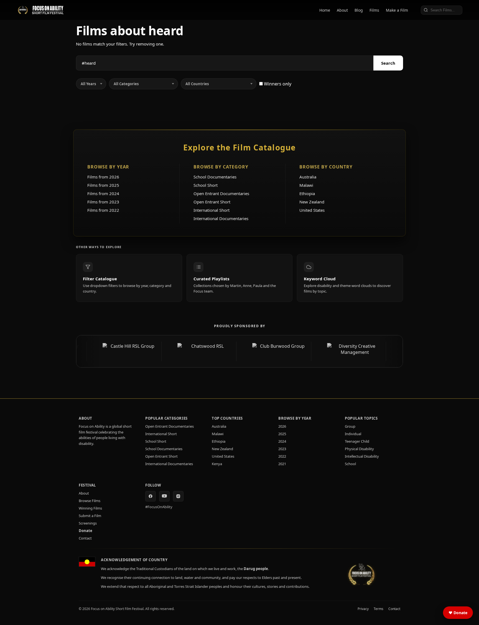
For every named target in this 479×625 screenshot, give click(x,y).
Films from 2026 (103, 177)
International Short (211, 210)
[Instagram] (178, 496)
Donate (85, 530)
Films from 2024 (103, 193)
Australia (307, 177)
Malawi (306, 185)
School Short (205, 185)
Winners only (277, 84)
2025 (282, 433)
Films (374, 10)
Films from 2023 (103, 202)
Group (350, 426)
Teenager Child (357, 441)
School (350, 463)
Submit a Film (90, 515)
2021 (282, 463)
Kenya (217, 463)
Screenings (88, 523)
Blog (359, 10)
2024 (282, 441)
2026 (282, 426)
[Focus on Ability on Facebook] (150, 496)
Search (388, 63)
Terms (378, 608)
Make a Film (397, 10)
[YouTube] (164, 496)
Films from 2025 (103, 185)
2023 (282, 448)
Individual (353, 433)
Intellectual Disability (362, 456)
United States (312, 210)
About (342, 10)
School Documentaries (214, 177)
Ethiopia (307, 193)
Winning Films (90, 508)
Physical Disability (359, 448)
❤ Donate (458, 612)
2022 (282, 456)
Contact (85, 538)
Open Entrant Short (211, 202)
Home (324, 10)
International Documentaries (220, 218)
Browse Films (89, 500)
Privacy (363, 608)
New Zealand (311, 202)
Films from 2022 (103, 210)
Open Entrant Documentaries (221, 193)
